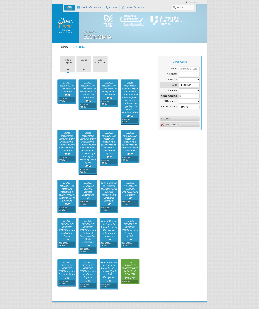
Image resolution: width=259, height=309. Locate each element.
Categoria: (172, 73)
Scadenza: (172, 90)
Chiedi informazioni (91, 7)
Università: (172, 79)
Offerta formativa (134, 7)
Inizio (66, 46)
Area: (175, 84)
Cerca (167, 118)
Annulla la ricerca (172, 124)
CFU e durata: (171, 101)
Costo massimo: (169, 95)
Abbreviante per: (169, 106)
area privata (192, 2)
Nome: (174, 68)
